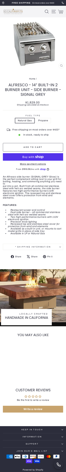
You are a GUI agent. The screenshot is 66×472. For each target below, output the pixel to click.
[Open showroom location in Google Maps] (3, 3)
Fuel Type (33, 116)
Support (32, 444)
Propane (43, 120)
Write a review (33, 409)
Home (32, 79)
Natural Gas (25, 120)
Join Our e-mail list (32, 451)
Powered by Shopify (33, 470)
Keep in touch (32, 430)
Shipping (21, 105)
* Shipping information (33, 247)
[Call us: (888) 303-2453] (58, 464)
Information (32, 437)
